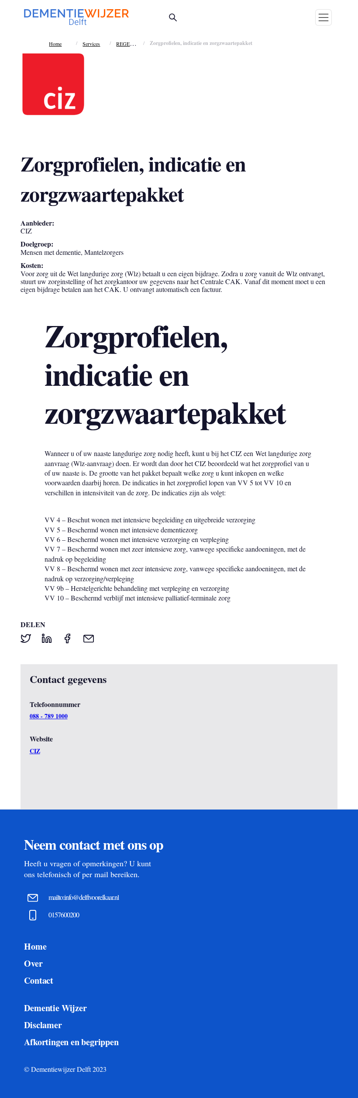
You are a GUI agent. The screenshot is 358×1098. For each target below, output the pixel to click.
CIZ (35, 751)
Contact (38, 980)
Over (33, 963)
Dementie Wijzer (55, 1008)
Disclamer (43, 1025)
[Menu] (323, 17)
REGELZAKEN (133, 43)
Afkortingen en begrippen (71, 1042)
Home (55, 43)
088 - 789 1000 (49, 716)
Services (91, 43)
